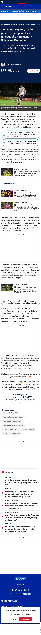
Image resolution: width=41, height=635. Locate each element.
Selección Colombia (17, 24)
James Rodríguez (28, 429)
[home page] (2, 2)
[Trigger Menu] (3, 6)
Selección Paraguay (10, 429)
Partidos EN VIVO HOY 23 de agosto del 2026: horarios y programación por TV (22, 482)
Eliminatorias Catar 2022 (12, 421)
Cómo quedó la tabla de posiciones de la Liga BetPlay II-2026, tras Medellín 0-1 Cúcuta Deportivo (22, 505)
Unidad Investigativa (33, 1)
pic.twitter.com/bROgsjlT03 (20, 397)
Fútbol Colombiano (11, 489)
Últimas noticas (11, 1)
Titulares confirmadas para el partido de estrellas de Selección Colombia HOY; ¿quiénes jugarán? (26, 195)
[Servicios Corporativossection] (38, 606)
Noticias (27, 614)
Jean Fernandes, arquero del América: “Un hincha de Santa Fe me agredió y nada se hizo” (22, 517)
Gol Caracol (21, 1)
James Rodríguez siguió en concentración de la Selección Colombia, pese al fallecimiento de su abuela (26, 290)
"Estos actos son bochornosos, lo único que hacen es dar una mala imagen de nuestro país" (20, 529)
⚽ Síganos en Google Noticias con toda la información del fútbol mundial (22, 302)
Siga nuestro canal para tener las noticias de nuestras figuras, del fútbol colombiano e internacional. (22, 134)
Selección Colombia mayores (13, 417)
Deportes (17, 614)
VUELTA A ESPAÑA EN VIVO (20, 11)
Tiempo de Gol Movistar (12, 433)
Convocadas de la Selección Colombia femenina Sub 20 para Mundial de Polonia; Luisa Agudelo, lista (26, 207)
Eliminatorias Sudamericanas (13, 425)
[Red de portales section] (38, 601)
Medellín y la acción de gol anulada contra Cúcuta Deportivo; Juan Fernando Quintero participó (20, 494)
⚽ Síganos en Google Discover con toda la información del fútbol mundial (22, 142)
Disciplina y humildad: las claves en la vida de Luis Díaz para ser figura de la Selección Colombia (27, 173)
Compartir (35, 71)
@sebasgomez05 (21, 394)
